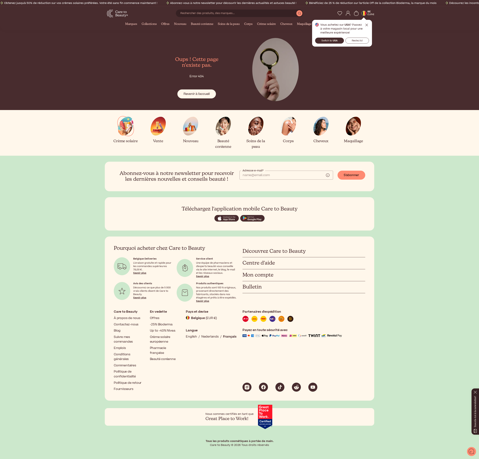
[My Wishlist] (340, 13)
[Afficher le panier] (356, 13)
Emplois (120, 348)
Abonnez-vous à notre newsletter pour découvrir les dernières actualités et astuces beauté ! (233, 3)
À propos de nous (127, 318)
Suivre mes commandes (123, 339)
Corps (248, 24)
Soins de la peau (229, 24)
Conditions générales (122, 357)
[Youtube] (312, 387)
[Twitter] (296, 387)
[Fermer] (475, 391)
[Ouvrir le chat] (471, 451)
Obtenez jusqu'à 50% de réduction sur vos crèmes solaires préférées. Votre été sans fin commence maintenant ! (80, 3)
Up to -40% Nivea (162, 330)
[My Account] (348, 13)
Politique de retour (127, 383)
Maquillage (304, 24)
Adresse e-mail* (253, 170)
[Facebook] (263, 387)
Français (230, 336)
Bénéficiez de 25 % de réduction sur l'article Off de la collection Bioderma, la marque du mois (373, 3)
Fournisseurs (123, 389)
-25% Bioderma (161, 324)
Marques (131, 24)
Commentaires (125, 365)
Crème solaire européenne (160, 339)
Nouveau (180, 24)
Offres (165, 24)
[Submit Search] (299, 13)
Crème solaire (266, 24)
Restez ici (357, 40)
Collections (149, 24)
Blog (117, 330)
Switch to (329, 40)
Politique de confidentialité (125, 374)
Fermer (366, 25)
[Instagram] (246, 387)
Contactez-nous (126, 324)
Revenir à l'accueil (197, 94)
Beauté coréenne (202, 24)
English (191, 336)
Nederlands (210, 336)
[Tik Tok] (279, 387)
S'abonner (351, 175)
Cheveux (286, 24)
